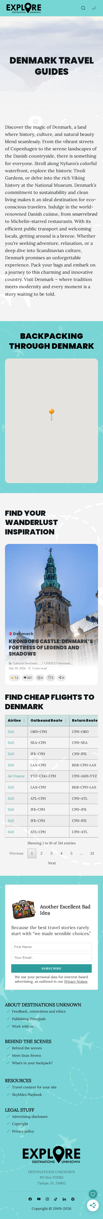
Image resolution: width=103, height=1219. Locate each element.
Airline (14, 720)
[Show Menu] (94, 8)
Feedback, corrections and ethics (39, 1011)
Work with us (22, 1026)
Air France (16, 776)
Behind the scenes (27, 1048)
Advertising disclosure (30, 1116)
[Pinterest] (72, 1199)
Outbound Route (46, 720)
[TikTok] (56, 1199)
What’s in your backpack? (32, 1063)
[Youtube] (38, 1199)
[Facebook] (30, 1199)
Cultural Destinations (26, 663)
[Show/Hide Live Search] (83, 8)
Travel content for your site (34, 1087)
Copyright (20, 1124)
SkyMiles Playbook (27, 1094)
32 (92, 853)
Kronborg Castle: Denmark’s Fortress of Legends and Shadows (51, 647)
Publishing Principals (29, 1019)
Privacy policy (23, 1131)
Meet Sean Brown (26, 1055)
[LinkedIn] (64, 1199)
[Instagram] (47, 1199)
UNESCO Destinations (58, 663)
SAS (11, 731)
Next (52, 863)
